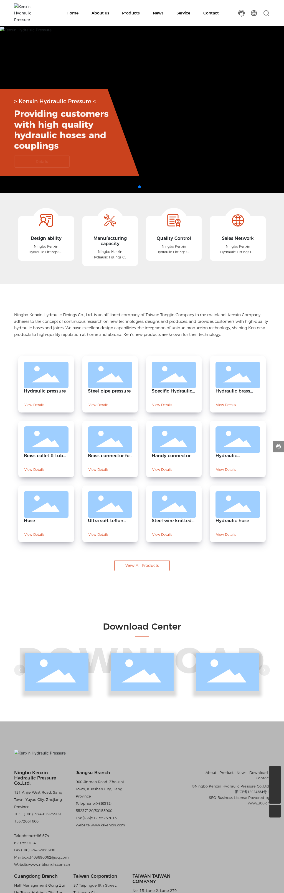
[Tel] (275, 772)
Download (259, 772)
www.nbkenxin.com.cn (49, 864)
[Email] (275, 785)
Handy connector (171, 455)
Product (226, 772)
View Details (34, 405)
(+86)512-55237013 (100, 818)
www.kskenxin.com (108, 825)
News (241, 772)
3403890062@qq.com (49, 857)
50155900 (103, 810)
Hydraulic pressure (45, 391)
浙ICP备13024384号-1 (252, 792)
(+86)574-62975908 (38, 850)
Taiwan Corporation (95, 876)
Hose (29, 520)
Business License (232, 797)
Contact (263, 778)
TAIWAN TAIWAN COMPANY (152, 879)
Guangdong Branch (36, 876)
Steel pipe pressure (109, 391)
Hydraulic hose (232, 520)
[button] (139, 186)
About (211, 772)
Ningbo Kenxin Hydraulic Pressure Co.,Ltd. (35, 778)
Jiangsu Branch (93, 772)
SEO (212, 797)
